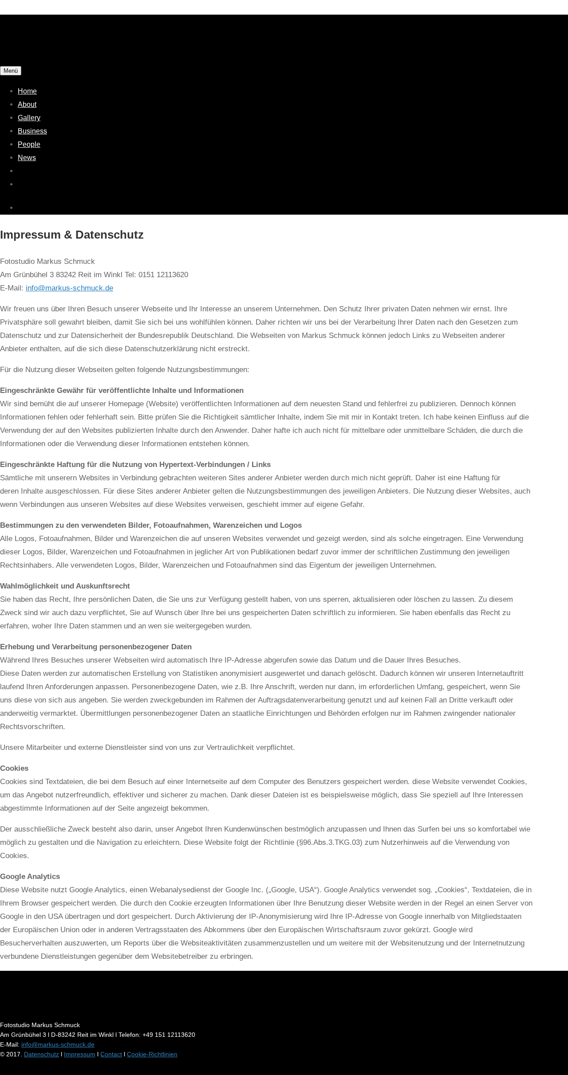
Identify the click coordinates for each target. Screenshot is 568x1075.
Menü (11, 70)
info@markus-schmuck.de (69, 288)
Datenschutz (41, 1054)
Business (32, 131)
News (27, 157)
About (27, 104)
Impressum (79, 1054)
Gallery (29, 118)
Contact (111, 1054)
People (29, 144)
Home (27, 91)
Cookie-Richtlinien (152, 1054)
